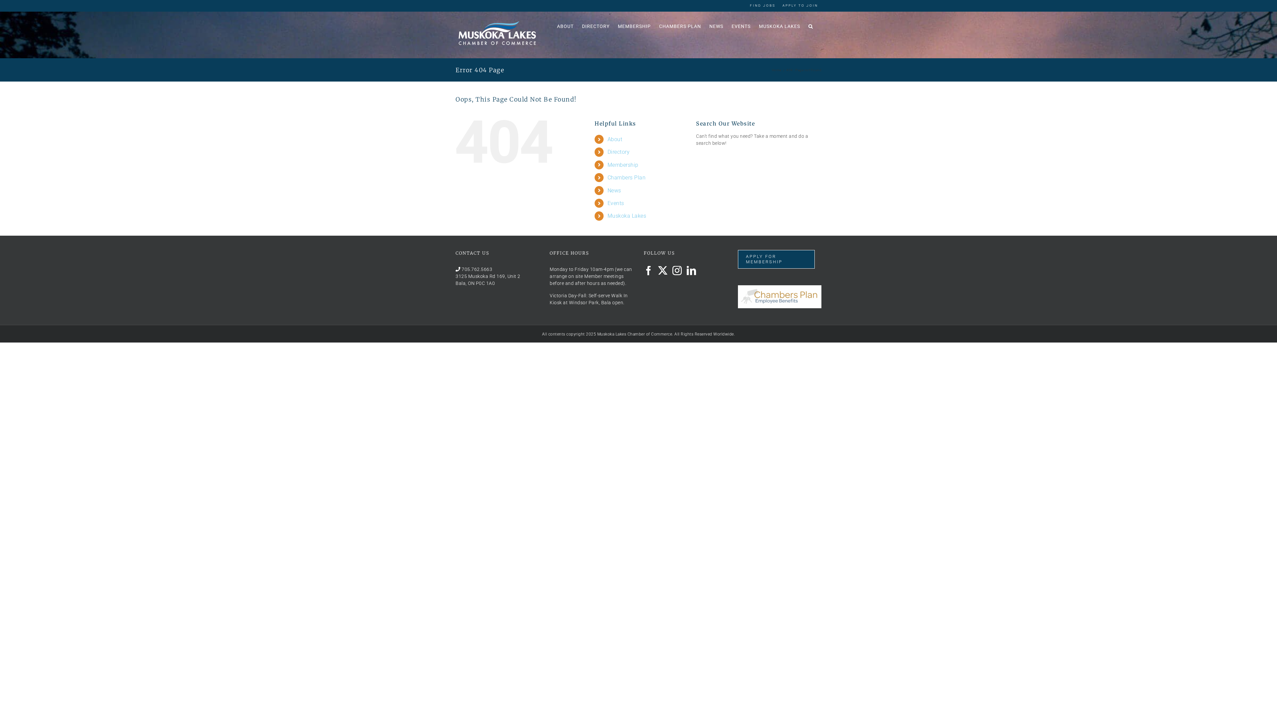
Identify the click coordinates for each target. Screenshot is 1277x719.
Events (616, 203)
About (615, 139)
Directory (619, 152)
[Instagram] (677, 270)
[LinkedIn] (691, 270)
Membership (623, 165)
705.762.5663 (477, 269)
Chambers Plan (627, 177)
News (614, 190)
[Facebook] (648, 270)
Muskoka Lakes (627, 216)
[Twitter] (663, 270)
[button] (810, 26)
